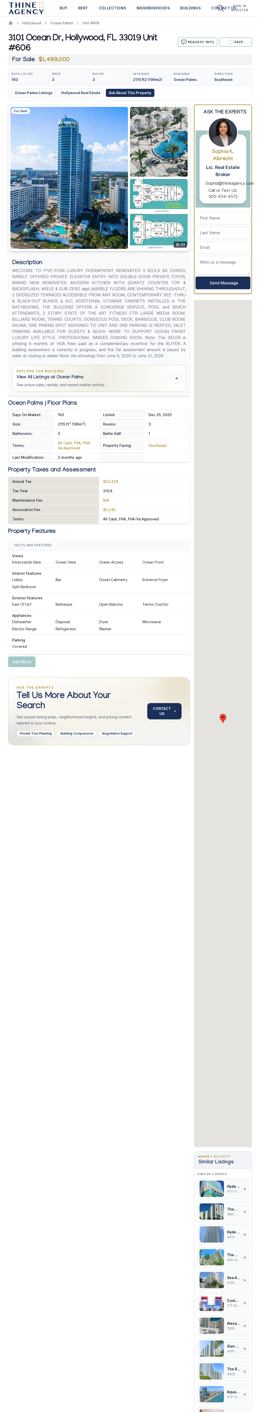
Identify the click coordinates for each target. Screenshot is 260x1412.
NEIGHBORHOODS (153, 8)
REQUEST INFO (201, 42)
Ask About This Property (130, 93)
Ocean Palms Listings (34, 93)
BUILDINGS (190, 8)
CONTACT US (162, 711)
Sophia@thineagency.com (230, 183)
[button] (99, 378)
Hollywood (31, 23)
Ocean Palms (61, 23)
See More (21, 661)
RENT (83, 8)
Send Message (223, 282)
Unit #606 (91, 23)
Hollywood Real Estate (81, 93)
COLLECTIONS (112, 8)
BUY (64, 8)
